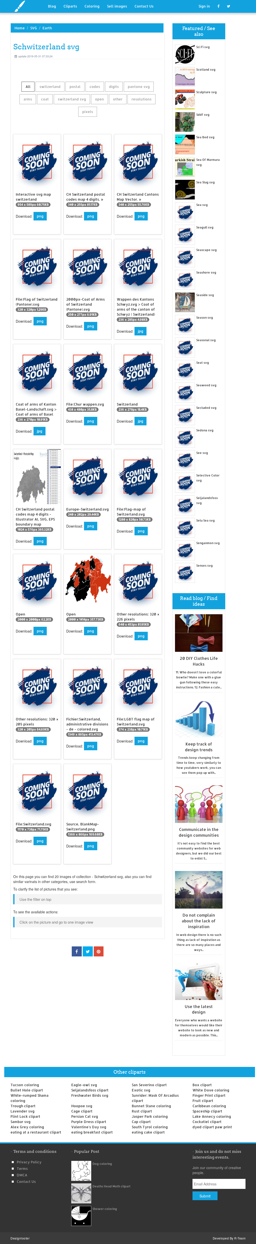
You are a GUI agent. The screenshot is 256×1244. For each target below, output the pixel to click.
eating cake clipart (148, 1132)
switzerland (50, 86)
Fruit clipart (202, 1100)
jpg (140, 331)
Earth (47, 28)
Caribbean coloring (209, 1106)
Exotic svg (141, 1090)
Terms (22, 1168)
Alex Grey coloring (27, 1127)
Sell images (117, 6)
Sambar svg (20, 1121)
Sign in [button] (204, 6)
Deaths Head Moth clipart (111, 1186)
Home (19, 28)
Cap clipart (141, 1121)
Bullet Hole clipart (26, 1090)
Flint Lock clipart (25, 1116)
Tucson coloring (24, 1085)
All (28, 86)
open (99, 99)
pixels (87, 111)
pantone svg (139, 86)
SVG (33, 28)
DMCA (22, 1175)
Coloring (92, 6)
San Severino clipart (149, 1085)
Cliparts (70, 6)
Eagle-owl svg (84, 1085)
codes (95, 86)
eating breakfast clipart (92, 1132)
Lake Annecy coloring (211, 1116)
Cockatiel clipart (207, 1121)
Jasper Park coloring (150, 1116)
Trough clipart (23, 1106)
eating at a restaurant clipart (35, 1132)
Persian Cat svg (84, 1116)
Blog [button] (52, 6)
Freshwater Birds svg (89, 1095)
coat (45, 99)
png (40, 216)
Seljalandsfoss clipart (89, 1090)
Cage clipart (81, 1111)
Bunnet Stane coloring (151, 1106)
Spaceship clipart (207, 1111)
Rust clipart (142, 1111)
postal (75, 86)
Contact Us (144, 6)
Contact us (26, 1181)
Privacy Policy (29, 1162)
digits (114, 86)
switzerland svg (72, 99)
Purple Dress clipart (88, 1121)
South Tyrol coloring (150, 1127)
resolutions (142, 99)
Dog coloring (102, 1164)
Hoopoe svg (81, 1106)
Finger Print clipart (209, 1095)
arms (28, 99)
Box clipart (202, 1085)
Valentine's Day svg (88, 1127)
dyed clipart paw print (212, 1127)
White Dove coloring (210, 1090)
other (117, 99)
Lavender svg (22, 1111)
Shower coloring (104, 1209)
